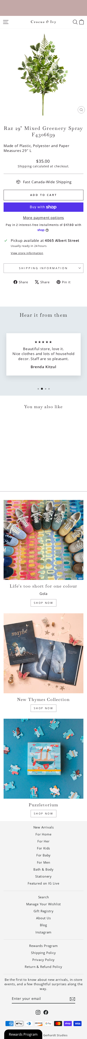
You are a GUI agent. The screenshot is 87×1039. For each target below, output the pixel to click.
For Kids (43, 848)
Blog (43, 925)
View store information (27, 253)
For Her (43, 841)
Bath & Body (43, 869)
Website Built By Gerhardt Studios (43, 1035)
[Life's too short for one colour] (43, 540)
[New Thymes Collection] (43, 653)
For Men (43, 862)
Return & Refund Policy (43, 967)
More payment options (43, 217)
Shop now (43, 813)
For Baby (43, 855)
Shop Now (43, 603)
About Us (43, 918)
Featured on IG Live (43, 883)
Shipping (25, 166)
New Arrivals (43, 827)
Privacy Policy (43, 960)
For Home (43, 834)
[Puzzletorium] (43, 759)
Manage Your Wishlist (43, 904)
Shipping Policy (43, 953)
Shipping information (43, 268)
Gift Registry (44, 911)
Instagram (43, 932)
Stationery (43, 876)
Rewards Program (43, 946)
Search (43, 897)
